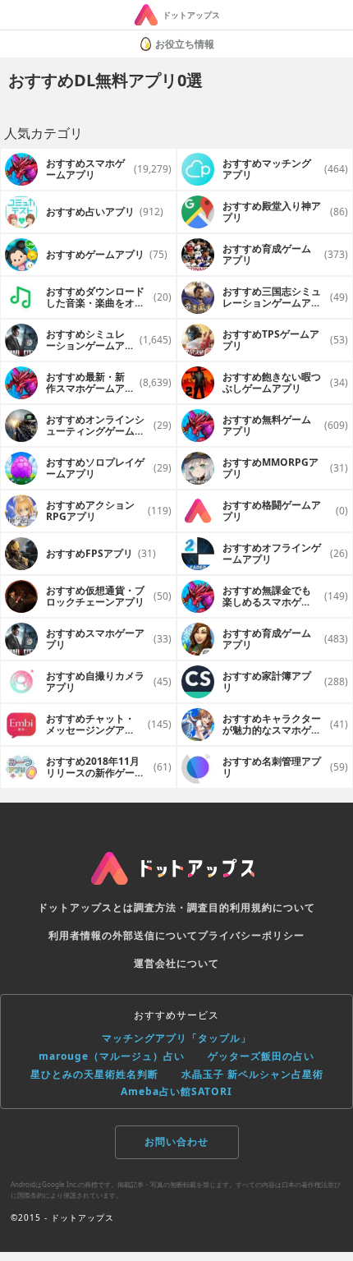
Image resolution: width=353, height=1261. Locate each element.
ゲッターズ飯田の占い (261, 1056)
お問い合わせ (176, 1141)
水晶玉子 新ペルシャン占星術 (252, 1074)
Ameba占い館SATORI (176, 1091)
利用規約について (272, 907)
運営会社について (176, 963)
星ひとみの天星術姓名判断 (94, 1074)
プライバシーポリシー (251, 935)
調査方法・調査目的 (182, 907)
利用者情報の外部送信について (123, 935)
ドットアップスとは (86, 907)
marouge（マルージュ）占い (112, 1056)
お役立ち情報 (184, 44)
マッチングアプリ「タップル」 (176, 1038)
